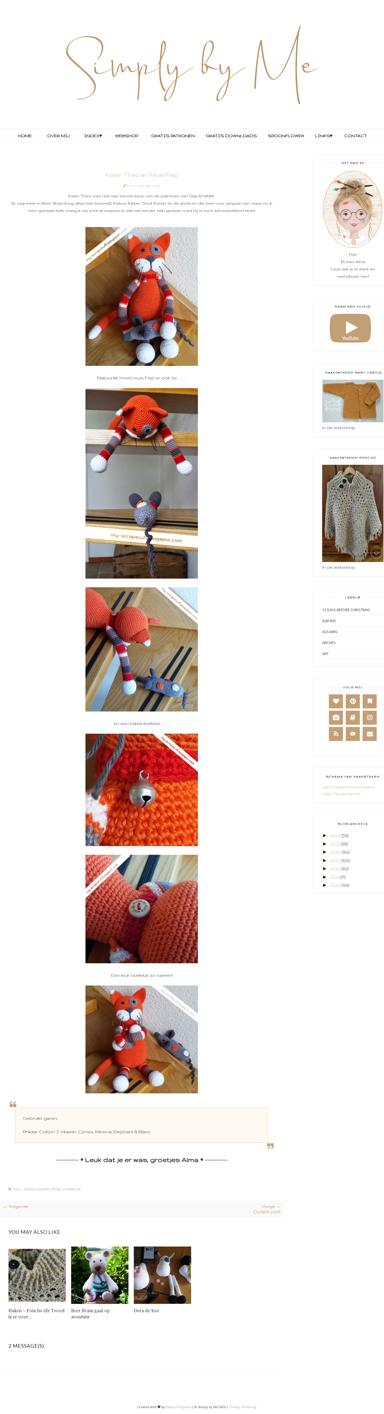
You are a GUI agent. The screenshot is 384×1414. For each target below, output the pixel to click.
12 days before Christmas (346, 609)
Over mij (58, 135)
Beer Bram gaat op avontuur (90, 1314)
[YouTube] (353, 734)
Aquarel (330, 631)
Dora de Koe (146, 1310)
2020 (335, 885)
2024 (335, 852)
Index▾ (93, 135)
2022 (335, 868)
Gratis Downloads (231, 135)
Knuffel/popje (49, 1189)
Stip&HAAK (72, 1189)
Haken (29, 1189)
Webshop (126, 135)
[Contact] (370, 734)
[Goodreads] (353, 718)
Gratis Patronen (172, 135)
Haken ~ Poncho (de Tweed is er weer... (36, 1314)
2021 (334, 877)
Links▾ (323, 135)
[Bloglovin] (336, 701)
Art (325, 653)
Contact (355, 135)
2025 (335, 844)
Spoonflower (285, 135)
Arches (329, 642)
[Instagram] (370, 718)
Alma (131, 185)
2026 (335, 835)
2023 (335, 860)
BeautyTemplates (178, 1407)
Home (25, 135)
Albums (329, 620)
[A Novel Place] (370, 701)
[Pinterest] (353, 701)
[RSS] (336, 734)
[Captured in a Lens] (336, 718)
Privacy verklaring (242, 1407)
